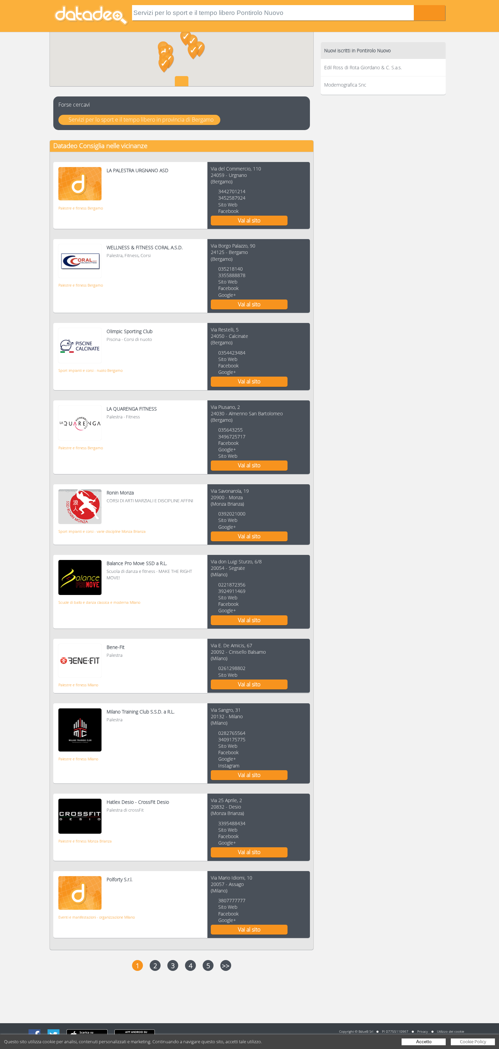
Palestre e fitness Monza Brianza (85, 841)
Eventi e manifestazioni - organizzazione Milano (96, 917)
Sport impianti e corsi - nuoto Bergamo (90, 370)
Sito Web (227, 204)
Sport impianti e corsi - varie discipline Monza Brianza (102, 531)
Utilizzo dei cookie (450, 1031)
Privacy (422, 1031)
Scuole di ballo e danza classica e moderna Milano (99, 602)
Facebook (228, 211)
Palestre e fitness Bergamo (80, 208)
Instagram (228, 765)
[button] (193, 51)
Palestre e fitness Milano (78, 684)
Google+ (227, 295)
